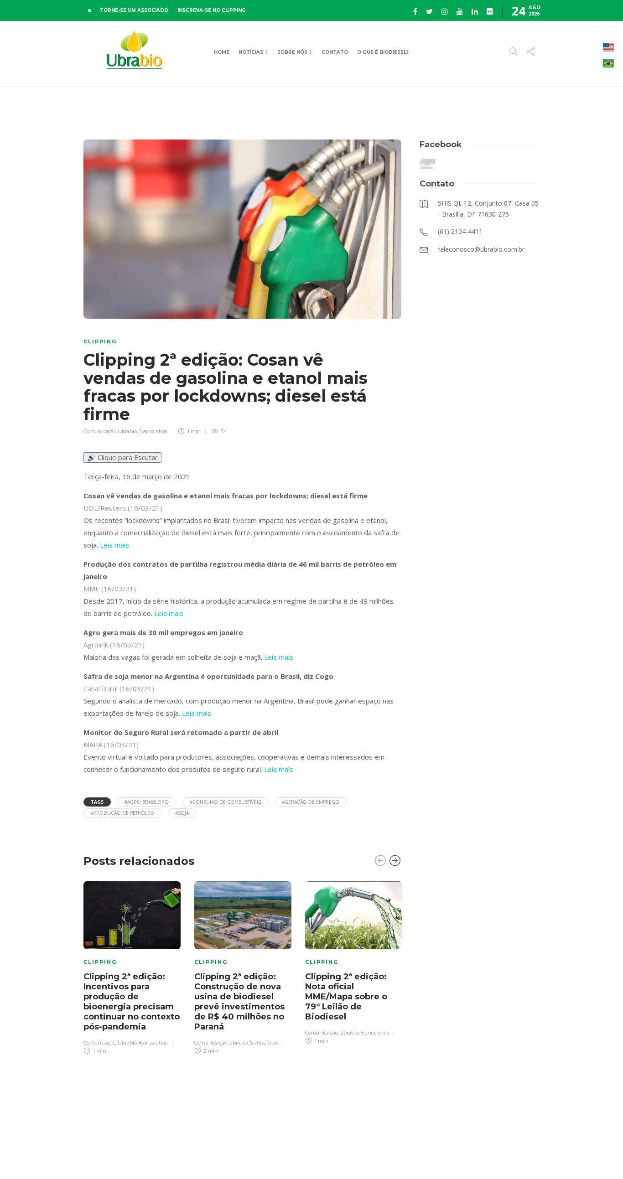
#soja (182, 813)
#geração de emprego (310, 802)
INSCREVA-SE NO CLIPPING (211, 10)
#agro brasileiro (147, 802)
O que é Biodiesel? (383, 52)
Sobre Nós (292, 52)
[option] (132, 966)
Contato (335, 52)
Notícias (251, 52)
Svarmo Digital (335, 1156)
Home (221, 52)
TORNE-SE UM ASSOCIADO (134, 10)
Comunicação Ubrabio (110, 431)
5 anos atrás (153, 431)
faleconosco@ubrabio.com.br (550, 1146)
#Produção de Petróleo (122, 813)
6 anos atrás (153, 1042)
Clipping (100, 341)
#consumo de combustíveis (225, 802)
